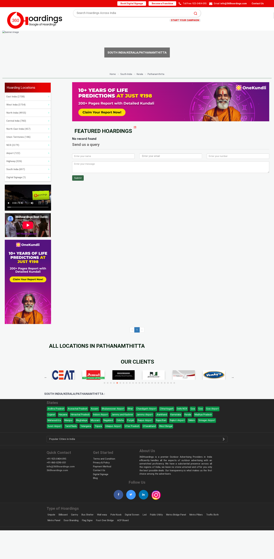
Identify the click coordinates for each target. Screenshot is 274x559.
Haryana (63, 414)
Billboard (63, 514)
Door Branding (71, 520)
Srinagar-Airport (206, 420)
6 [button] (120, 383)
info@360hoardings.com (234, 3)
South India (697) (15, 169)
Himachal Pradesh (80, 414)
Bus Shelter (88, 514)
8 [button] (126, 383)
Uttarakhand (149, 426)
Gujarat (51, 414)
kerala (140, 74)
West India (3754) (16, 104)
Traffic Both (212, 514)
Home (113, 74)
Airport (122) (13, 153)
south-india (126, 74)
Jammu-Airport (145, 414)
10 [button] (133, 383)
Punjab (130, 420)
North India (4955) (16, 112)
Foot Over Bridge (105, 520)
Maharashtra (54, 420)
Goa (193, 408)
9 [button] (130, 383)
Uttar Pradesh (132, 426)
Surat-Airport (55, 426)
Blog (95, 478)
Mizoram (95, 420)
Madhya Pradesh (203, 414)
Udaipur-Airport (113, 426)
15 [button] (149, 383)
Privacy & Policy (101, 462)
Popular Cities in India (62, 439)
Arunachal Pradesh (77, 408)
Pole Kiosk (116, 514)
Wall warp (102, 514)
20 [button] (165, 383)
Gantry (74, 514)
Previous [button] (45, 377)
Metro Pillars (196, 514)
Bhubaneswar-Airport (113, 408)
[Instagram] (156, 493)
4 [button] (114, 383)
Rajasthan (161, 420)
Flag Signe (87, 520)
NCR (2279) (12, 145)
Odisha (120, 420)
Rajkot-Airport (177, 420)
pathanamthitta (156, 74)
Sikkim (191, 420)
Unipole (51, 514)
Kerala (188, 414)
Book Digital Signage (134, 3)
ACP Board (123, 520)
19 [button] (161, 383)
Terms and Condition (104, 458)
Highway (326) (14, 161)
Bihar (130, 408)
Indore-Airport (100, 414)
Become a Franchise (163, 3)
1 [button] (104, 383)
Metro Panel (54, 520)
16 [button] (152, 383)
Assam (94, 408)
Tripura (98, 426)
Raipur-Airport (145, 420)
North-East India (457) (18, 128)
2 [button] (107, 383)
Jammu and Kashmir (122, 414)
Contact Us (257, 3)
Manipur (68, 420)
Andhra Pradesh (56, 408)
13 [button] (142, 383)
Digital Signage (100, 474)
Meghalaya (81, 420)
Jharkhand (161, 414)
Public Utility (156, 514)
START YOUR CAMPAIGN (186, 20)
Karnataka (175, 414)
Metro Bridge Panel (176, 514)
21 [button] (168, 383)
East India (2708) (15, 96)
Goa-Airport (212, 408)
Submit (78, 178)
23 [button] (174, 383)
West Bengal (165, 426)
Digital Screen (132, 514)
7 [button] (123, 383)
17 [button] (155, 383)
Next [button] (232, 377)
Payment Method (102, 466)
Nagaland (108, 420)
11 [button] (136, 383)
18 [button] (158, 383)
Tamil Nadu (71, 426)
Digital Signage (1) (16, 177)
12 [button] (139, 383)
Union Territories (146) (18, 137)
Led (145, 514)
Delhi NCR (182, 408)
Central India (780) (16, 120)
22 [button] (171, 383)
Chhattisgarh (166, 408)
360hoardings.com (57, 470)
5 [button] (117, 383)
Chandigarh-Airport (146, 408)
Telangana (85, 426)
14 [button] (146, 383)
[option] (137, 50)
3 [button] (111, 383)
